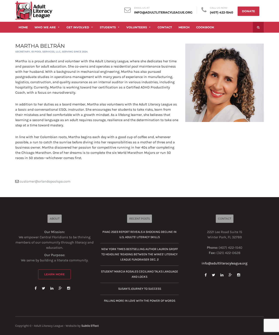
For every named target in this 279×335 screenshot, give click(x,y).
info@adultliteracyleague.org (163, 12)
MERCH (184, 27)
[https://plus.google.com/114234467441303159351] (60, 288)
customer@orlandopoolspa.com (45, 181)
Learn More (54, 274)
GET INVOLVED (77, 27)
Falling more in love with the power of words (139, 301)
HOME (23, 27)
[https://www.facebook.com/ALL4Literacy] (36, 288)
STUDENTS (108, 27)
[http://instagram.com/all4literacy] (68, 288)
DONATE (248, 11)
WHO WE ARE (45, 27)
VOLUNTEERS (136, 27)
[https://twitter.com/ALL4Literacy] (43, 288)
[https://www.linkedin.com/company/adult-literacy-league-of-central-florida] (51, 288)
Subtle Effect (90, 326)
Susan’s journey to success (139, 289)
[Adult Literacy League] (33, 10)
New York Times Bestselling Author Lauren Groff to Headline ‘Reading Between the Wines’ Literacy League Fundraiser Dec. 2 (139, 254)
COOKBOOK (205, 27)
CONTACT (165, 27)
